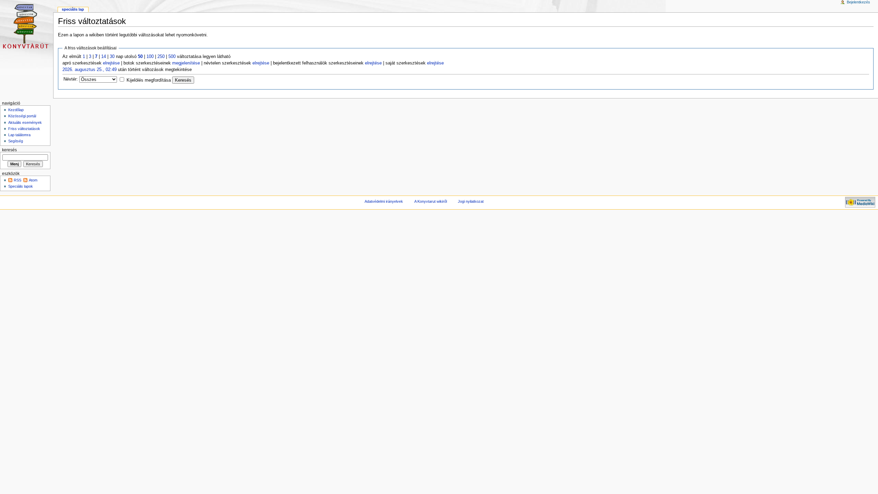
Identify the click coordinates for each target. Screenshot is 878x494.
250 (161, 56)
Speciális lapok (20, 186)
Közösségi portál (22, 116)
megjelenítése (186, 63)
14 (103, 56)
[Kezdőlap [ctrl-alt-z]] (26, 26)
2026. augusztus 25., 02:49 (89, 69)
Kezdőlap (16, 110)
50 (140, 56)
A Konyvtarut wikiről (430, 201)
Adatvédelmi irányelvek (384, 201)
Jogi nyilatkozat (471, 201)
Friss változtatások (24, 129)
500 (172, 56)
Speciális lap (73, 9)
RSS (17, 180)
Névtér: (70, 79)
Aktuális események (25, 122)
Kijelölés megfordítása (149, 80)
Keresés (9, 150)
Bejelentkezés (858, 2)
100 (150, 56)
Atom (33, 180)
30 (112, 56)
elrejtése (111, 63)
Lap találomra (19, 135)
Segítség (15, 141)
